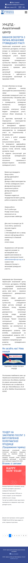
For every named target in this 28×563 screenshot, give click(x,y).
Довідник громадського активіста (15, 4)
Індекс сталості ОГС (11, 7)
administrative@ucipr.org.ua (14, 259)
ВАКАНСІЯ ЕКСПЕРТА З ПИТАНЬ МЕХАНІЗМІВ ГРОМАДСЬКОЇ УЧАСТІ (13, 40)
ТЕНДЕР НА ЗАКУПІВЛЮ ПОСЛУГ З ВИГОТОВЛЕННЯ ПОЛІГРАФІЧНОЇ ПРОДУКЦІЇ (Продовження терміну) (13, 440)
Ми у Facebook (15, 2)
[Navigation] (26, 12)
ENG (24, 7)
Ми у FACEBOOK (14, 554)
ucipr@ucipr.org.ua (14, 558)
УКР (20, 7)
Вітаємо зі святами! (12, 463)
